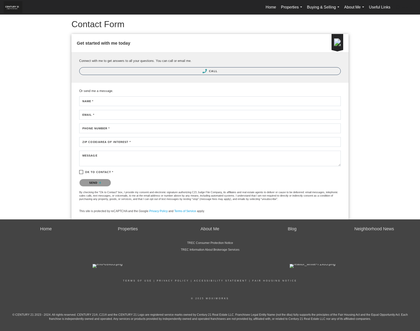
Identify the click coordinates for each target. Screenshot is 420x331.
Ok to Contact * (99, 172)
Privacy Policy (158, 211)
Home (271, 7)
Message (89, 155)
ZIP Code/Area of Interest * (106, 142)
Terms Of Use (137, 281)
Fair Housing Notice (274, 281)
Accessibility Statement (220, 281)
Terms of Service (185, 211)
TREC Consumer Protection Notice (210, 243)
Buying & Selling (324, 10)
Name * (88, 101)
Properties (292, 10)
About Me (355, 10)
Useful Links (379, 7)
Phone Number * (96, 128)
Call (213, 71)
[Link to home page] (15, 7)
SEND (94, 182)
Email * (88, 114)
